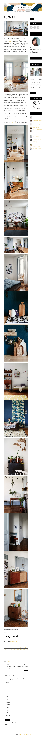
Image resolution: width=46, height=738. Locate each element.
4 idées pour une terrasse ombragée (20, 652)
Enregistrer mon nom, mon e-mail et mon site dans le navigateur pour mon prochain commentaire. (8, 708)
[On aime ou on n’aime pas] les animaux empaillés (37, 141)
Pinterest (38, 27)
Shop (8, 11)
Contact (31, 2)
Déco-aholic (13, 11)
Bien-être (37, 11)
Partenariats (25, 2)
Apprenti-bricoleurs (29, 11)
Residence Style (13, 641)
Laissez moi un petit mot (23, 647)
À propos (20, 2)
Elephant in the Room (25, 734)
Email (6, 693)
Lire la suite (33, 93)
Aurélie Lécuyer (13, 122)
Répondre (26, 670)
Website (6, 696)
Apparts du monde (20, 11)
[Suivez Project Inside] (36, 105)
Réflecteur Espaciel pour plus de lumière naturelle (37, 132)
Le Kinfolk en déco (11, 17)
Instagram (34, 27)
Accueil (15, 2)
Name (6, 689)
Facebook (31, 27)
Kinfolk (9, 41)
